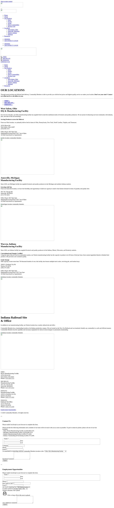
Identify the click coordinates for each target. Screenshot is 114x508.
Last (21, 442)
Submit (5, 460)
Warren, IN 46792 (6, 395)
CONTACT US (5, 62)
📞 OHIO (4, 57)
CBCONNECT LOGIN (11, 41)
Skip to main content (6, 1)
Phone (4, 447)
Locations (7, 28)
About (6, 17)
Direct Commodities (13, 25)
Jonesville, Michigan (13, 31)
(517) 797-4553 (9, 388)
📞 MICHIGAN (5, 58)
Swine (9, 23)
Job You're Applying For (9, 487)
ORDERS (7, 39)
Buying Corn (11, 26)
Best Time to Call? (8, 483)
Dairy (9, 20)
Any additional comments (9, 503)
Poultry (10, 21)
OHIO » (7, 101)
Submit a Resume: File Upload (11, 490)
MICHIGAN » (9, 103)
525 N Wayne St (5, 403)
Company (5, 445)
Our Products (8, 18)
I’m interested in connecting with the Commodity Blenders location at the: (23, 451)
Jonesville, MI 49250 (7, 386)
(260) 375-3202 (9, 397)
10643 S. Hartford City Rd (8, 394)
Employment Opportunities (8, 410)
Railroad (10, 34)
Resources (7, 36)
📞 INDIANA (5, 60)
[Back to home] (12, 6)
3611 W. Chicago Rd (7, 384)
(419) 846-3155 (9, 378)
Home (6, 15)
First (21, 441)
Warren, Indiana (12, 33)
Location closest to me (8, 488)
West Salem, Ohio (13, 29)
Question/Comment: (8, 459)
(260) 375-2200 (9, 406)
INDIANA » (8, 105)
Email (4, 449)
